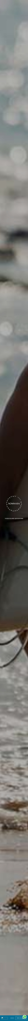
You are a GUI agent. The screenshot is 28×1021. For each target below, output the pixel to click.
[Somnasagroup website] (14, 503)
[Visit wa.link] (24, 1017)
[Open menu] (12, 1018)
